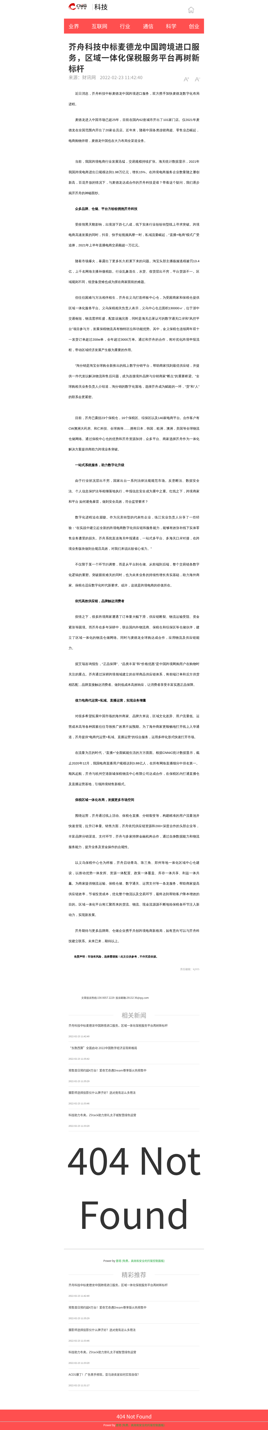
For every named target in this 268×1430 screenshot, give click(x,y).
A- (197, 79)
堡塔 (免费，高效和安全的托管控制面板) (140, 1261)
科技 (101, 6)
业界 (74, 26)
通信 (148, 26)
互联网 (99, 26)
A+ (186, 79)
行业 (125, 26)
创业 (194, 26)
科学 (171, 26)
